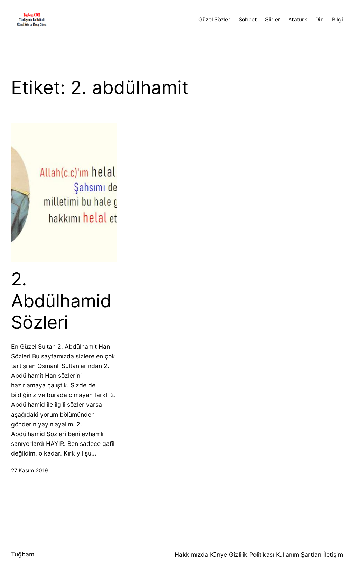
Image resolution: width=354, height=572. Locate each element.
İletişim (333, 554)
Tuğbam (22, 554)
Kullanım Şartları (299, 554)
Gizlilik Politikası (251, 554)
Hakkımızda (191, 554)
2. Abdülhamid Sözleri (61, 301)
